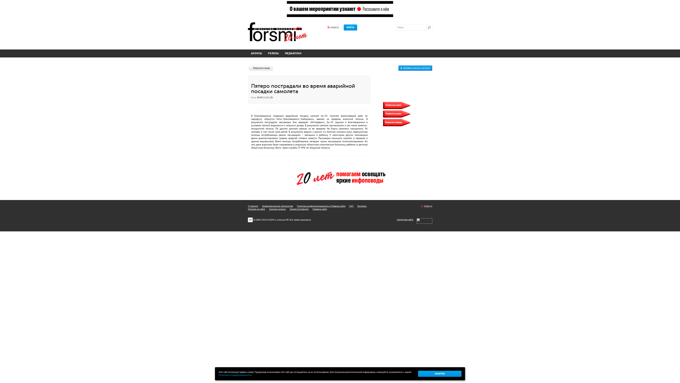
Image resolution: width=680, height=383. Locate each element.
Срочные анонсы (277, 209)
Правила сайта (320, 209)
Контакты (362, 206)
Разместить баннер (299, 209)
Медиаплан (293, 53)
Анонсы (256, 53)
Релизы (273, 53)
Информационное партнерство (277, 206)
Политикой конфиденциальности (235, 375)
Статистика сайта (405, 219)
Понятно (440, 373)
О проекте (253, 206)
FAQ (351, 206)
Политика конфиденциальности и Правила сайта (321, 206)
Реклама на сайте (256, 209)
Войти (350, 27)
